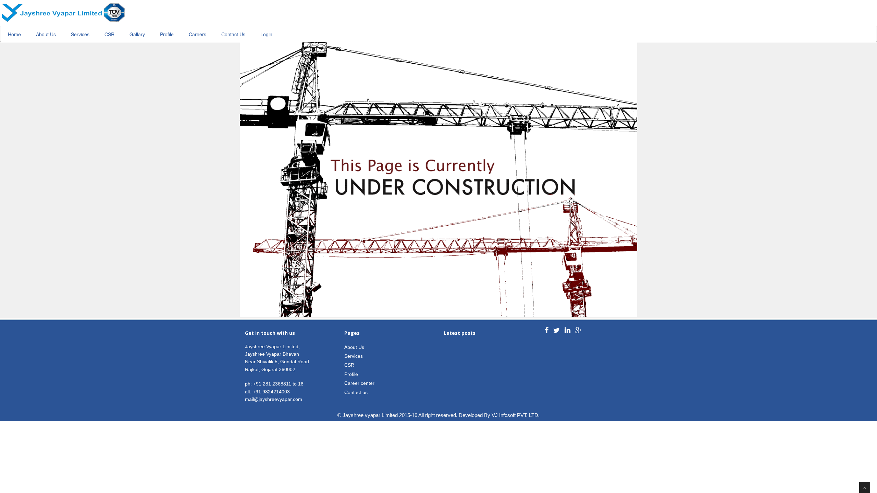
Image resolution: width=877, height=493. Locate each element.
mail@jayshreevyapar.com (273, 399)
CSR (109, 34)
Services (80, 34)
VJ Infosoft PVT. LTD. (516, 415)
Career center (359, 383)
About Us (46, 34)
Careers (197, 34)
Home (14, 34)
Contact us (356, 392)
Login (266, 34)
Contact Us (233, 34)
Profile (167, 34)
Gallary (137, 34)
